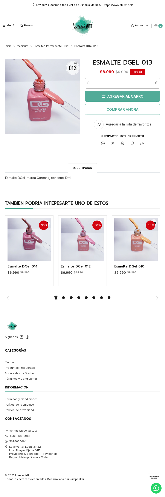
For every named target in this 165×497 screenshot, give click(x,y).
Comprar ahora (123, 109)
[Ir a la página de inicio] (83, 26)
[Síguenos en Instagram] (22, 337)
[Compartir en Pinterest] (132, 143)
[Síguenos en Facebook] (27, 337)
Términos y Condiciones (21, 378)
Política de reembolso (19, 404)
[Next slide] (157, 297)
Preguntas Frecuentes (20, 367)
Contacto (11, 362)
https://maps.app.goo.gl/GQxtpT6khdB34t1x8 (83, 8)
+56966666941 (19, 436)
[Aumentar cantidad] (156, 83)
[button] (56, 297)
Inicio (8, 46)
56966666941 (18, 441)
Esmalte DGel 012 (76, 266)
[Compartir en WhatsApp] (122, 143)
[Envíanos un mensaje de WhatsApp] (156, 488)
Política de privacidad (19, 410)
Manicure (23, 46)
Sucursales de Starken (20, 373)
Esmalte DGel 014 (23, 266)
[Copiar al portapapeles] (142, 143)
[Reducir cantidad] (88, 83)
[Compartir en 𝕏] (112, 143)
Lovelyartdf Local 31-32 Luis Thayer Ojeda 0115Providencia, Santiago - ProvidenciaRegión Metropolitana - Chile (33, 452)
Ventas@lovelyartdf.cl (23, 430)
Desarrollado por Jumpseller (65, 479)
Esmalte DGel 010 (129, 266)
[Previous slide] (8, 297)
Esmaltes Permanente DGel (51, 46)
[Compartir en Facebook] (103, 143)
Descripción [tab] (82, 167)
